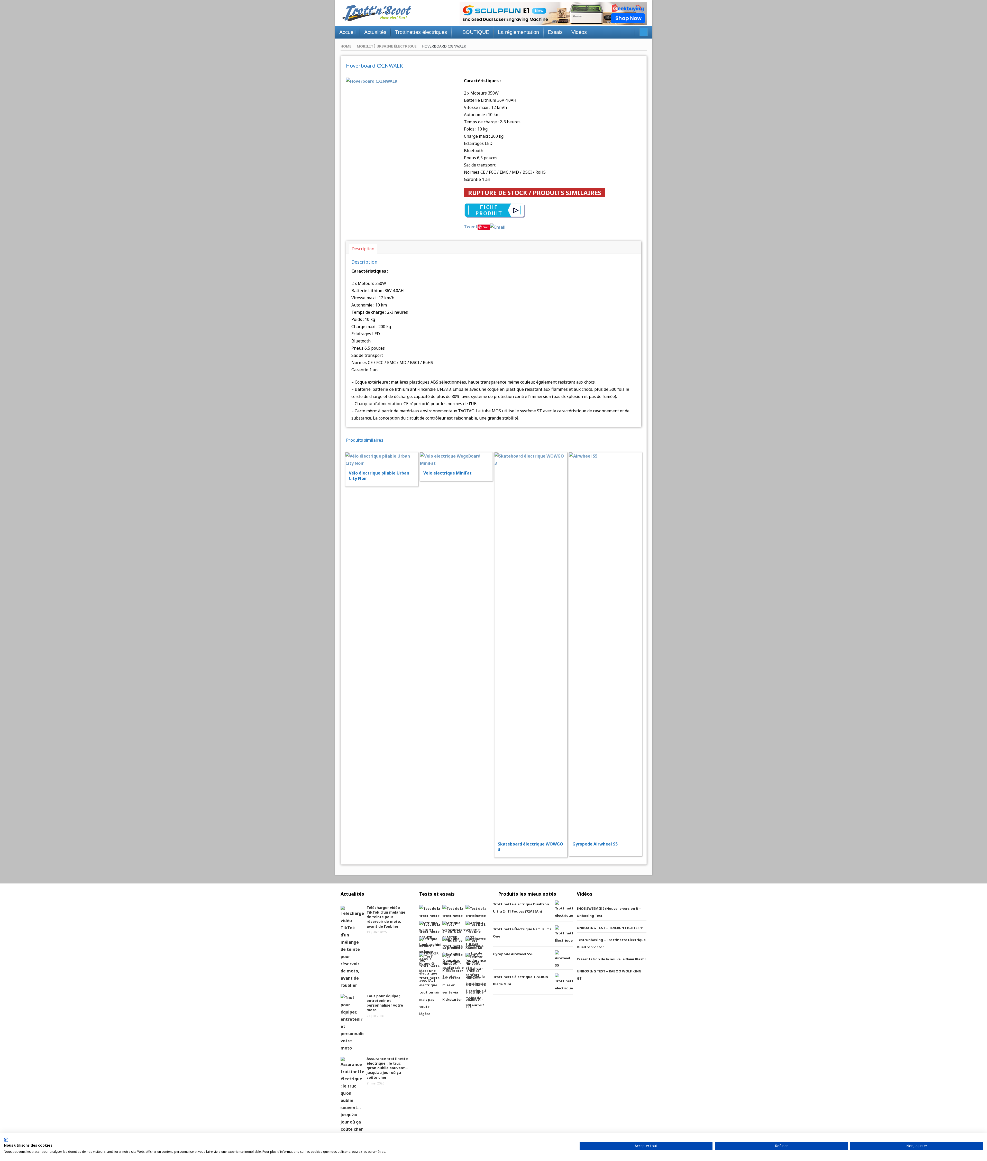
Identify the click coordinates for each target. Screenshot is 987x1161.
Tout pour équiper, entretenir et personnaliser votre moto (385, 1003)
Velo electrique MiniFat (447, 473)
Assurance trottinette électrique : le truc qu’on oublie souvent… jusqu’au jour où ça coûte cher (387, 1068)
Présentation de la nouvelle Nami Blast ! (611, 959)
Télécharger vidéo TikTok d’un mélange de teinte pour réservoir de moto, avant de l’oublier (386, 917)
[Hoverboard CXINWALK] (371, 80)
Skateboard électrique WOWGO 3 (530, 846)
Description (363, 249)
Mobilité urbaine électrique (387, 46)
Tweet (471, 226)
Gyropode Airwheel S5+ (596, 844)
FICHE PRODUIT (385, 446)
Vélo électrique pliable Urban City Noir (379, 475)
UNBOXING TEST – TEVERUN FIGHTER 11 (610, 927)
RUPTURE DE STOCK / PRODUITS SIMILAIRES (534, 192)
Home (346, 46)
